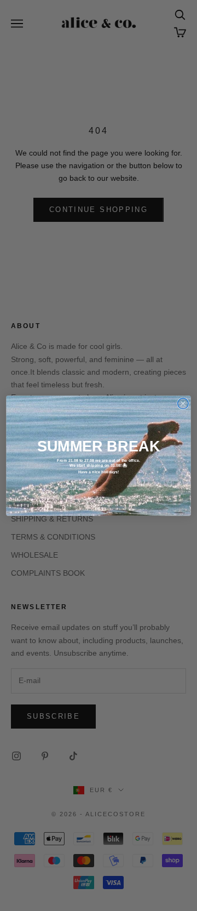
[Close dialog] (183, 403)
